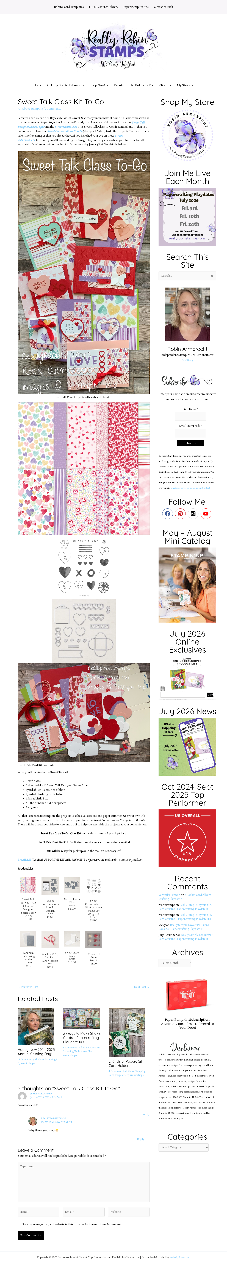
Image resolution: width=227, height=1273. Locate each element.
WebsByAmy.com (179, 1257)
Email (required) (190, 426)
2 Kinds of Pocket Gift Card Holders (126, 1063)
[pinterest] (181, 513)
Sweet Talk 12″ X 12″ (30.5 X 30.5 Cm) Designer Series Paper (28, 906)
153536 (93, 960)
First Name (190, 409)
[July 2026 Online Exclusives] (187, 678)
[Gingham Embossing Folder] (28, 938)
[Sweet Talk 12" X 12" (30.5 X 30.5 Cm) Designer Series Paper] (28, 885)
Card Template (117, 1075)
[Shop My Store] (187, 135)
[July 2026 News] (187, 746)
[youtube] (207, 513)
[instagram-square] (194, 513)
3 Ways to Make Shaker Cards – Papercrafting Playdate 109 (82, 1037)
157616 (28, 916)
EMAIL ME (25, 860)
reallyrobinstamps (53, 1118)
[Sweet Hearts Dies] (72, 885)
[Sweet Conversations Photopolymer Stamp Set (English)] (93, 885)
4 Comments (116, 1071)
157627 (28, 962)
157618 (93, 917)
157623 (72, 905)
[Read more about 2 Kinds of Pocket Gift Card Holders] (129, 1032)
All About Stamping (30, 108)
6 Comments (70, 1047)
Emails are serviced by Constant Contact (190, 488)
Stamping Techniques (75, 1051)
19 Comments (25, 1059)
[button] (107, 85)
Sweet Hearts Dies (66, 127)
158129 (50, 964)
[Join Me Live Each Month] (187, 216)
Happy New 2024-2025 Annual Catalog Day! (36, 1051)
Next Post (141, 987)
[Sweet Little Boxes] (72, 938)
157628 (72, 959)
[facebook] (168, 513)
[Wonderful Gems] (93, 939)
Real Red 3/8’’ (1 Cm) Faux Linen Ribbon (50, 957)
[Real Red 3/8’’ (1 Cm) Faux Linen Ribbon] (50, 939)
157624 (50, 914)
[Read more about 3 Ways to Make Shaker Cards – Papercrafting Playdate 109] (83, 1018)
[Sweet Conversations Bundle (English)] (50, 885)
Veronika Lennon (169, 895)
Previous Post (28, 987)
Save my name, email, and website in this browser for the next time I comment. (71, 1224)
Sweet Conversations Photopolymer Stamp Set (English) (93, 907)
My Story (187, 360)
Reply (146, 1114)
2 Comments (53, 108)
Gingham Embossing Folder (28, 956)
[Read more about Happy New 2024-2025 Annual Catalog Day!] (38, 1026)
